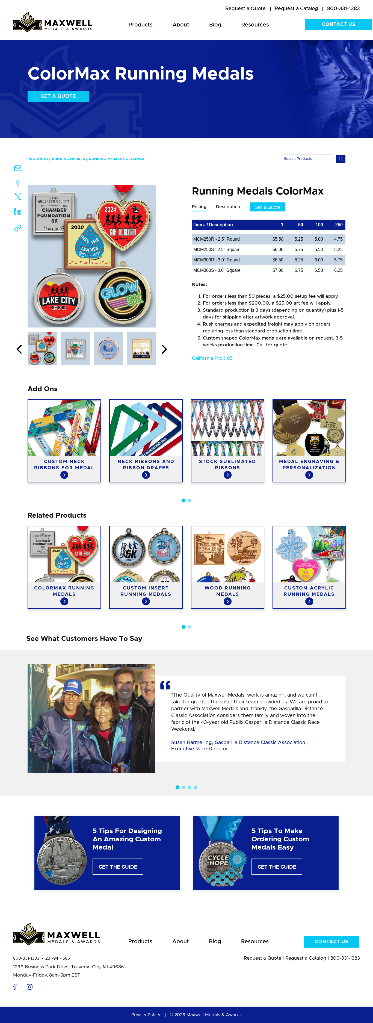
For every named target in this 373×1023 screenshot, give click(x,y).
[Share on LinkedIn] (18, 213)
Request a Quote (262, 958)
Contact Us (338, 24)
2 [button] (189, 500)
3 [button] (189, 787)
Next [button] (164, 349)
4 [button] (195, 787)
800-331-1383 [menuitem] (343, 8)
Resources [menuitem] (255, 25)
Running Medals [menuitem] (68, 159)
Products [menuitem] (141, 25)
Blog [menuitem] (215, 25)
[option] (92, 256)
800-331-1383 (26, 958)
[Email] (18, 170)
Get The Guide (118, 867)
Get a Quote (58, 96)
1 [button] (183, 500)
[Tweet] (17, 197)
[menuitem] (245, 9)
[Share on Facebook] (18, 183)
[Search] (340, 159)
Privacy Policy (145, 1015)
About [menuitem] (181, 25)
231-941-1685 (57, 958)
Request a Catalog (305, 958)
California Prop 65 (212, 358)
